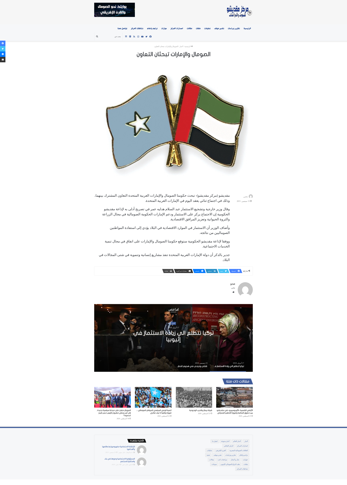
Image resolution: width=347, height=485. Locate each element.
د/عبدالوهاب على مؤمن (125, 452)
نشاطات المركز (137, 28)
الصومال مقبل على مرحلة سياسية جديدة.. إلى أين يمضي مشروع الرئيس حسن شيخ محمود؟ (114, 412)
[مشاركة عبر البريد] (2, 59)
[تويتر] (2, 48)
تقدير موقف (219, 28)
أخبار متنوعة (225, 441)
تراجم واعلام (152, 28)
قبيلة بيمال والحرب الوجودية (200, 410)
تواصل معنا (122, 28)
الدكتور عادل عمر (127, 464)
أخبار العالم (237, 441)
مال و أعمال (235, 460)
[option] (173, 338)
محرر (245, 197)
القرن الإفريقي (221, 450)
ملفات (198, 28)
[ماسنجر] (2, 54)
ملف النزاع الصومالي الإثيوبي (230, 464)
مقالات (189, 28)
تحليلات (207, 28)
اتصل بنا (214, 441)
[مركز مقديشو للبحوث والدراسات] (239, 12)
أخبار (181, 46)
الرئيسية (247, 28)
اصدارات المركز (177, 28)
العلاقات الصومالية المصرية (239, 450)
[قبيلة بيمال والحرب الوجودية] (194, 397)
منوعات (214, 464)
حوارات (164, 28)
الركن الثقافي (228, 446)
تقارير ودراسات (234, 28)
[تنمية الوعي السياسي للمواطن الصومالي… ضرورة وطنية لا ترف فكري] (153, 397)
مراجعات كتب (222, 460)
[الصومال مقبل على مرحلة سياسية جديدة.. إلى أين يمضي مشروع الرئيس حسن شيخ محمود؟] (112, 397)
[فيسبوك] (2, 43)
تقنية (208, 455)
